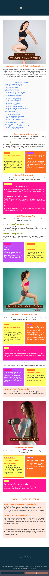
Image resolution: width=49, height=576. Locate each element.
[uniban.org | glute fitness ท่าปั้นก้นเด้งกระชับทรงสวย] (24, 7)
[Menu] (1, 7)
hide (10, 80)
